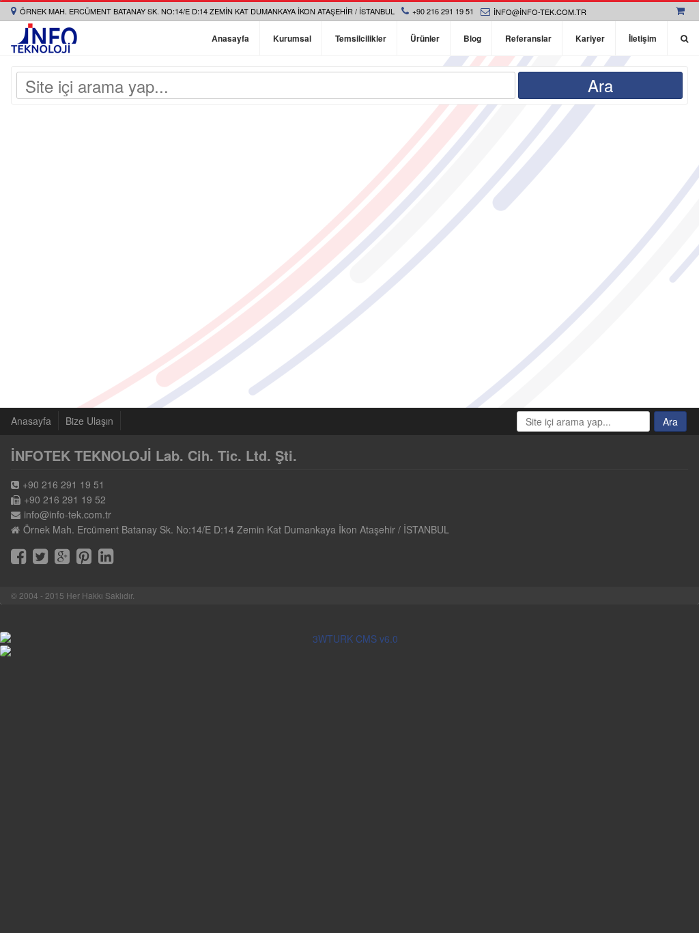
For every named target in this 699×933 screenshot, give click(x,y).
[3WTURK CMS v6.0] (349, 638)
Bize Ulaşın (89, 421)
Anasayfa (31, 421)
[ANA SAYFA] (44, 38)
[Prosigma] (349, 650)
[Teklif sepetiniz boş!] (682, 10)
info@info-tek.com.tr (540, 11)
